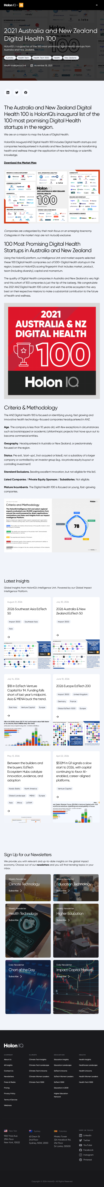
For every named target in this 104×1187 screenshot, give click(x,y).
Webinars (8, 1105)
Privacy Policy (9, 1093)
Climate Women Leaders (39, 1076)
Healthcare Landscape (88, 1065)
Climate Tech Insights (37, 1059)
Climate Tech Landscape (39, 1065)
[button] (97, 5)
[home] (13, 5)
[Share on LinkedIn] (8, 92)
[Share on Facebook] (26, 92)
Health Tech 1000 (86, 1082)
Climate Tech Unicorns (38, 1071)
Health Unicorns (85, 1071)
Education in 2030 (61, 1088)
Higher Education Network (61, 1095)
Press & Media (9, 1082)
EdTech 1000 (59, 1082)
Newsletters (9, 1076)
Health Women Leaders (88, 1076)
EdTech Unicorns (60, 1071)
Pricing (6, 1088)
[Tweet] (17, 92)
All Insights (8, 1065)
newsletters (43, 864)
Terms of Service (10, 1100)
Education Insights (61, 1059)
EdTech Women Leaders (63, 1076)
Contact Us (8, 1071)
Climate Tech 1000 (36, 1082)
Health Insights (85, 1059)
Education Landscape (63, 1065)
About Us (7, 1059)
